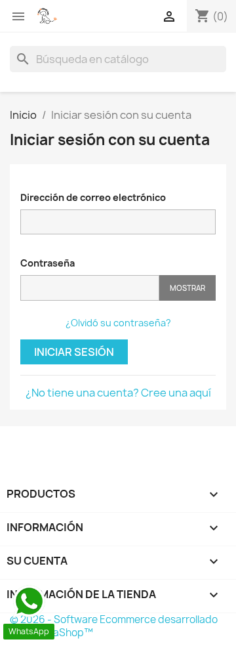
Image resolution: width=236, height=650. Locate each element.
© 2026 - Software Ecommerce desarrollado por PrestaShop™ (114, 626)
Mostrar (187, 288)
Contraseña (47, 263)
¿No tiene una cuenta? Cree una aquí (118, 392)
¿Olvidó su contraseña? (118, 322)
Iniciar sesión (74, 352)
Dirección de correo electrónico (93, 197)
